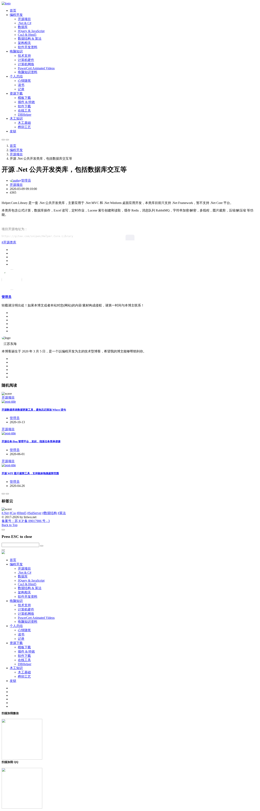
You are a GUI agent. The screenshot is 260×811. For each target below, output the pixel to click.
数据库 (23, 27)
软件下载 (24, 106)
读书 (21, 85)
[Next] (7, 493)
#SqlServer (34, 513)
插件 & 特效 (26, 102)
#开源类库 (9, 242)
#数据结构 (49, 513)
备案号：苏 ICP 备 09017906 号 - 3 (26, 521)
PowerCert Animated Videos (36, 68)
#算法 (62, 513)
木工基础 (24, 122)
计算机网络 (26, 64)
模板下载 (24, 97)
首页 (13, 10)
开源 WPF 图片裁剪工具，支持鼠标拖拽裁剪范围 (30, 473)
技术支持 (24, 55)
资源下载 (16, 93)
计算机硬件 (26, 60)
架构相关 (24, 43)
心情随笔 (24, 80)
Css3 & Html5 (27, 34)
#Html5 (21, 513)
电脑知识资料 (27, 72)
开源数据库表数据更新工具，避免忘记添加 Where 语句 (34, 409)
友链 (13, 131)
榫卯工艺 (24, 127)
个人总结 (16, 76)
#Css (13, 513)
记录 (21, 89)
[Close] (3, 529)
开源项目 (24, 19)
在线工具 (24, 110)
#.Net (5, 513)
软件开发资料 (27, 47)
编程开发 (16, 14)
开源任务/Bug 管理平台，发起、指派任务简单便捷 (31, 441)
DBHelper (24, 114)
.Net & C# (24, 23)
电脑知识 (16, 51)
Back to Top (9, 525)
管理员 (26, 180)
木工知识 (16, 118)
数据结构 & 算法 (29, 38)
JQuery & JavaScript (31, 31)
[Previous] (3, 493)
